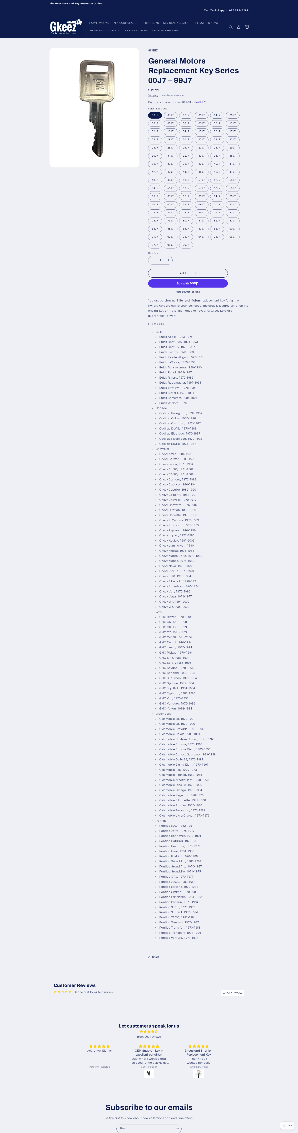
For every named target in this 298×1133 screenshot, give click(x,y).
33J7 (201, 155)
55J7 (170, 188)
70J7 (217, 204)
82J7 (217, 220)
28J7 (217, 147)
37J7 (170, 163)
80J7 (186, 220)
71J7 (233, 204)
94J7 (201, 236)
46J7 (217, 172)
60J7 (155, 196)
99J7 (186, 245)
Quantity (153, 253)
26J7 (186, 147)
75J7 (201, 212)
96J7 (233, 236)
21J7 (201, 139)
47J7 (233, 172)
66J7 (155, 204)
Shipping (153, 95)
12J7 (155, 131)
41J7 (233, 163)
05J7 (233, 115)
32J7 (186, 155)
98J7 (170, 245)
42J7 (155, 172)
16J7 (217, 131)
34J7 (217, 155)
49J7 (170, 180)
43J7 (170, 172)
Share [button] (156, 957)
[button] (231, 27)
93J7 (186, 236)
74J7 (186, 212)
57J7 (201, 188)
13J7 (170, 131)
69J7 (201, 204)
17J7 (233, 131)
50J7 (186, 180)
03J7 (201, 115)
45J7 (201, 172)
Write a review (232, 993)
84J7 (155, 228)
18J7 (155, 139)
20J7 (186, 139)
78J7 (155, 220)
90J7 (233, 228)
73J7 (170, 212)
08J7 (186, 123)
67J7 (170, 204)
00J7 (155, 115)
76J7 (217, 212)
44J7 (186, 172)
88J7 (217, 228)
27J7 (201, 147)
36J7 (155, 163)
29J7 (233, 147)
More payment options (188, 292)
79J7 (170, 220)
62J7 (186, 196)
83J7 (233, 220)
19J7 (170, 139)
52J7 (217, 180)
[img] (148, 1031)
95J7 (217, 236)
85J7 (170, 228)
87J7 (201, 228)
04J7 (217, 115)
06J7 (155, 123)
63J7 (201, 196)
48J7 (155, 180)
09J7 (201, 123)
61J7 (170, 196)
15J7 (201, 131)
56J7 (186, 188)
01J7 (170, 115)
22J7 (217, 139)
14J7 (186, 131)
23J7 (233, 139)
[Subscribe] (177, 1129)
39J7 (201, 163)
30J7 (155, 155)
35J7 (233, 155)
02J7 (186, 115)
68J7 (186, 204)
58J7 (217, 188)
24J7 (155, 147)
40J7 (217, 163)
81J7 (201, 220)
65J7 (233, 196)
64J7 (217, 196)
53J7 (233, 180)
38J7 (186, 163)
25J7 (170, 147)
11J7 (233, 123)
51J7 (201, 180)
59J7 (233, 188)
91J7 (155, 236)
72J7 (155, 212)
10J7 (217, 123)
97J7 (155, 245)
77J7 (233, 212)
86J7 (186, 228)
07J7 (170, 123)
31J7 (170, 155)
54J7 (155, 188)
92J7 (170, 236)
